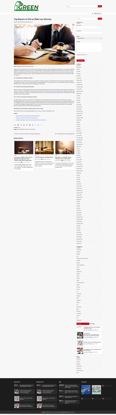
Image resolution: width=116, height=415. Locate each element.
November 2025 (80, 86)
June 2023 (78, 150)
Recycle (78, 302)
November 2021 (79, 192)
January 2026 (79, 82)
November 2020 (80, 219)
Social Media (79, 306)
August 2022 (79, 172)
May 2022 (78, 179)
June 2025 (78, 97)
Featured (78, 273)
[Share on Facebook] (18, 125)
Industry (78, 284)
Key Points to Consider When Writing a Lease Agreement (63, 157)
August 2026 (79, 67)
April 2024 (78, 128)
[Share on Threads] (38, 125)
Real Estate (79, 300)
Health (78, 280)
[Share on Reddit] (33, 125)
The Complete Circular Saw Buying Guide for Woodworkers (92, 350)
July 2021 (78, 201)
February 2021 (79, 212)
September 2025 (80, 91)
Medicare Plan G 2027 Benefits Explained (92, 342)
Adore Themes (71, 412)
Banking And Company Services (82, 258)
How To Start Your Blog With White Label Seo (71, 397)
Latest (80, 323)
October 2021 (79, 195)
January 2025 (79, 108)
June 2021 (78, 203)
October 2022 (79, 168)
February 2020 (79, 234)
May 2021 (78, 206)
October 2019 (79, 241)
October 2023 (79, 142)
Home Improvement (80, 282)
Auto (77, 256)
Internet (78, 289)
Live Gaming (79, 293)
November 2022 (79, 166)
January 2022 (79, 188)
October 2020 (79, 221)
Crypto (78, 267)
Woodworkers (79, 320)
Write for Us (79, 368)
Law (19, 127)
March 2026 (79, 78)
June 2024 (78, 124)
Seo (77, 304)
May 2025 (78, 100)
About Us (78, 361)
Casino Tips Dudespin (80, 265)
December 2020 (80, 217)
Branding (78, 260)
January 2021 (79, 214)
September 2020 (80, 223)
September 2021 (80, 197)
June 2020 (78, 225)
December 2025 (79, 84)
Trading (78, 315)
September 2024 (80, 117)
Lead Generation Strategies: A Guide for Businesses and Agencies (71, 402)
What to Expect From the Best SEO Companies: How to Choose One (71, 392)
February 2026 (79, 80)
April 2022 (78, 181)
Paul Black (86, 329)
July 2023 (78, 148)
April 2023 (78, 155)
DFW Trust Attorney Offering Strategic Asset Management (28, 115)
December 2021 (79, 190)
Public (78, 298)
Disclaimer (78, 364)
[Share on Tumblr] (35, 125)
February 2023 (79, 159)
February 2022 (79, 186)
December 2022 (79, 164)
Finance (78, 276)
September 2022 (80, 170)
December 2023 (79, 137)
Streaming (78, 311)
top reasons (32, 129)
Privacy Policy (79, 366)
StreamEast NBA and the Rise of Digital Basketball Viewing (92, 328)
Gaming (78, 278)
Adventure (78, 251)
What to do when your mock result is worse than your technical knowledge (91, 335)
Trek (77, 317)
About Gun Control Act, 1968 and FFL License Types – (27, 117)
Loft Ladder (79, 249)
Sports (78, 309)
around (18, 129)
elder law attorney (38, 111)
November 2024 (80, 113)
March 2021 (79, 210)
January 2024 (79, 135)
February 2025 (79, 106)
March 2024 (79, 131)
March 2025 (79, 104)
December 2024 (79, 111)
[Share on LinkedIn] (24, 125)
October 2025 (79, 89)
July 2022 (78, 175)
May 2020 (78, 228)
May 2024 (78, 126)
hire (29, 129)
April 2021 (78, 208)
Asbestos (78, 253)
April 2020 (78, 230)
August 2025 (79, 93)
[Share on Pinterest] (30, 125)
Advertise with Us (80, 370)
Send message (80, 60)
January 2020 (79, 236)
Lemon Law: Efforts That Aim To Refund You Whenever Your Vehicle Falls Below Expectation (23, 158)
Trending (93, 323)
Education (78, 269)
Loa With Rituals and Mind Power (44, 157)
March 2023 (79, 157)
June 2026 (78, 71)
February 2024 (79, 133)
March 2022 (79, 183)
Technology (79, 313)
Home (78, 372)
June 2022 (78, 177)
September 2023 (80, 144)
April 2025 (78, 102)
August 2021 (79, 199)
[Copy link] (41, 125)
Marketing (78, 295)
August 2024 (79, 120)
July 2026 (78, 69)
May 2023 (78, 153)
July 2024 (78, 122)
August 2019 (79, 243)
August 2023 (79, 146)
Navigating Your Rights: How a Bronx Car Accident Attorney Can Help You (31, 119)
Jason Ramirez (28, 22)
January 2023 (79, 161)
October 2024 (79, 115)
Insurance (78, 287)
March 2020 (79, 232)
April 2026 (78, 75)
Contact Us (79, 359)
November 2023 (80, 139)
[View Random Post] (92, 13)
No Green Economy (53, 412)
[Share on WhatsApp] (27, 125)
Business (78, 262)
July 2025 (78, 95)
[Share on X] (21, 125)
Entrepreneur (79, 271)
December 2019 (79, 239)
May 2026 (78, 73)
